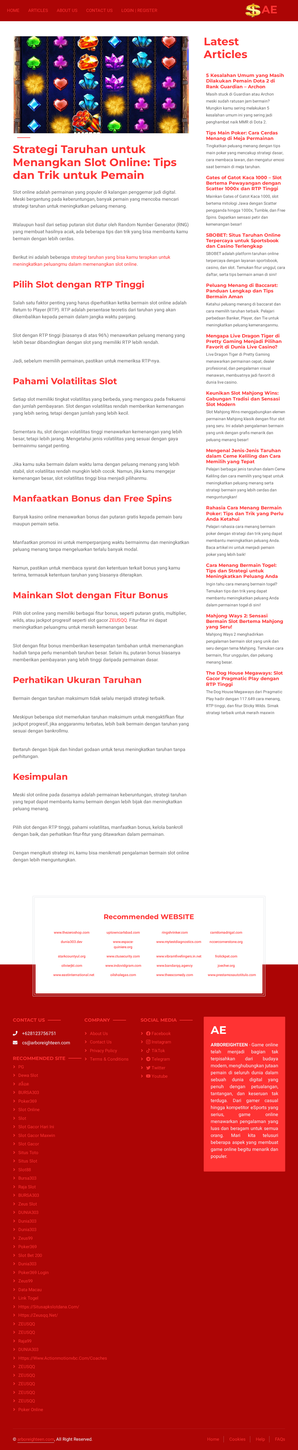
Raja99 (24, 1341)
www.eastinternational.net (73, 975)
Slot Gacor (28, 1144)
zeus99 (25, 1281)
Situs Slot (27, 1161)
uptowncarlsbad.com (123, 932)
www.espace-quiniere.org (123, 944)
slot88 (24, 1170)
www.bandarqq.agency (175, 965)
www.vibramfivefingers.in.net (178, 956)
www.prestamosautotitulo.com (232, 975)
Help (260, 1439)
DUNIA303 (28, 1212)
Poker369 (27, 1101)
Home (13, 10)
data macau (30, 1290)
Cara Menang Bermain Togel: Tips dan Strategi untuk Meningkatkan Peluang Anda (242, 571)
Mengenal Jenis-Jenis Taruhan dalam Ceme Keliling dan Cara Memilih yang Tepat (243, 456)
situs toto (28, 1152)
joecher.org (226, 965)
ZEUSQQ (118, 620)
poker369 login (33, 1272)
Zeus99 (25, 1238)
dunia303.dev (71, 941)
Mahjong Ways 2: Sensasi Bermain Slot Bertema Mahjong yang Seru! (244, 621)
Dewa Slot (28, 1075)
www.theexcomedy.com (174, 975)
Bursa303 (27, 1178)
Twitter (157, 1068)
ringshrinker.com (175, 932)
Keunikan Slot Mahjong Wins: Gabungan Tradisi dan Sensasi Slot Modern (243, 398)
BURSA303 (28, 1092)
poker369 (27, 1247)
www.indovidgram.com (123, 965)
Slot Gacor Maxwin (36, 1135)
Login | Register (139, 10)
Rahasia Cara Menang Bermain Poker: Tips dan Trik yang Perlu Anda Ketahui (244, 513)
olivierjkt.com (71, 965)
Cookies (237, 1439)
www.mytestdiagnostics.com (178, 941)
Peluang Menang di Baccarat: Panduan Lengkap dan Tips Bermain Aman (242, 291)
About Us (67, 10)
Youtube (159, 1076)
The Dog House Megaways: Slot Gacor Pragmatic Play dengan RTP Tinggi (244, 678)
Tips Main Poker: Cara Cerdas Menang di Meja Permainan (242, 135)
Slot (22, 1118)
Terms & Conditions (109, 1059)
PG (21, 1067)
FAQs (280, 1439)
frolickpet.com (226, 956)
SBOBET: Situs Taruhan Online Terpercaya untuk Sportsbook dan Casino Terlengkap (243, 240)
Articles (38, 10)
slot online (29, 1109)
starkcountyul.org (72, 956)
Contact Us (99, 10)
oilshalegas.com (123, 975)
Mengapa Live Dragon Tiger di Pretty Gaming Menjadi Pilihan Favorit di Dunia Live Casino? (244, 341)
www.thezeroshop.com (71, 932)
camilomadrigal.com (226, 932)
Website (177, 916)
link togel (28, 1298)
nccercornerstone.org (226, 941)
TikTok (157, 1050)
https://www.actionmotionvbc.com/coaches (44, 1358)
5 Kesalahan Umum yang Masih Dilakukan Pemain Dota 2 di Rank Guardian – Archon (245, 81)
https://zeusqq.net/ (38, 1315)
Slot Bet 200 (30, 1255)
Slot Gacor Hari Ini (36, 1127)
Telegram (160, 1059)
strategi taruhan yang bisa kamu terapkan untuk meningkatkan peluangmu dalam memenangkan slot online (91, 261)
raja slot (27, 1187)
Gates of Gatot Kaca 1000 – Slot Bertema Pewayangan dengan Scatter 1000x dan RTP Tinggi (244, 183)
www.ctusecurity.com (123, 956)
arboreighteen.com (35, 1439)
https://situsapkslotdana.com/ (44, 1307)
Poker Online (30, 1409)
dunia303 (27, 1221)
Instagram (160, 1042)
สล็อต (23, 1084)
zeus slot (27, 1204)
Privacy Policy (103, 1050)
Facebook (160, 1033)
